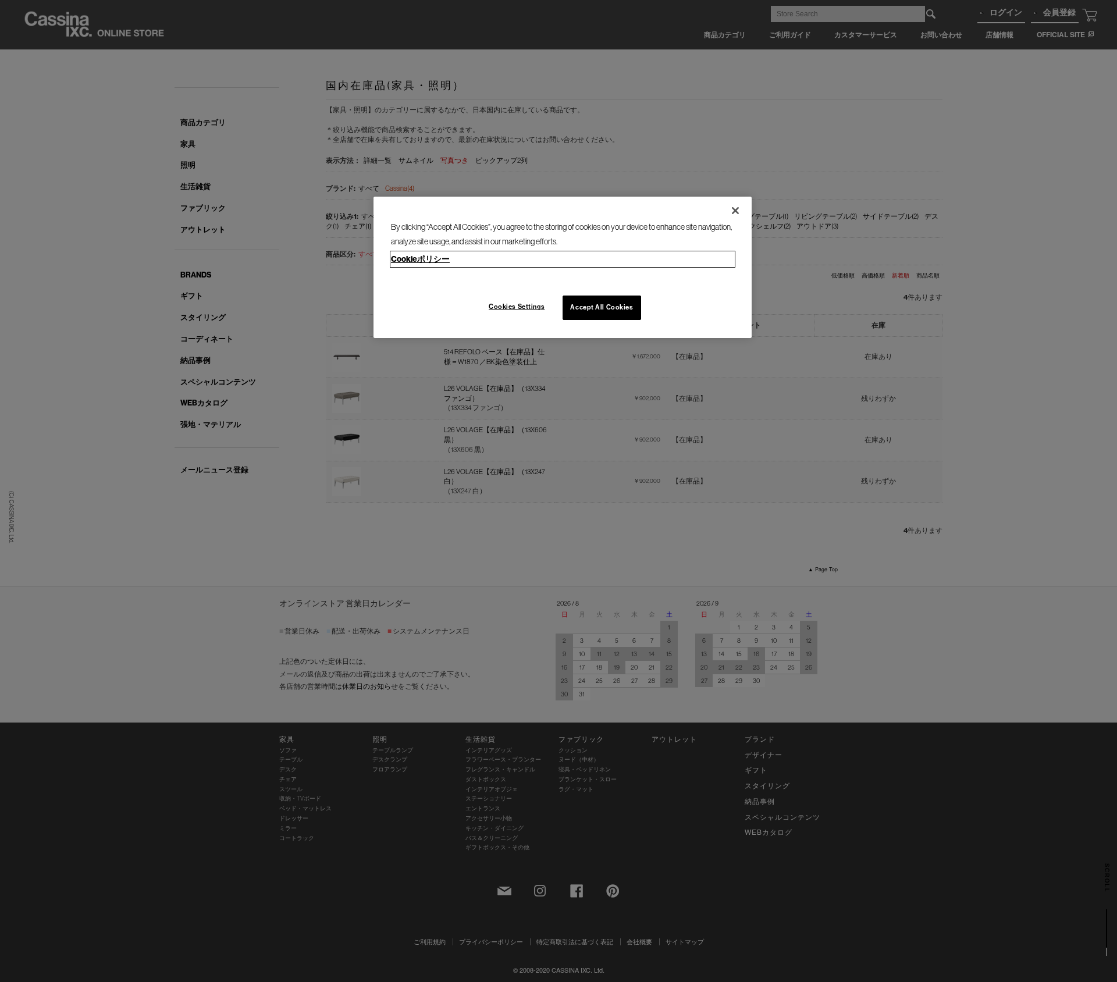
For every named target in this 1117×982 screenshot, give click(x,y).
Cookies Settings (517, 307)
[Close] (735, 210)
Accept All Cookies (601, 307)
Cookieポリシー (420, 259)
